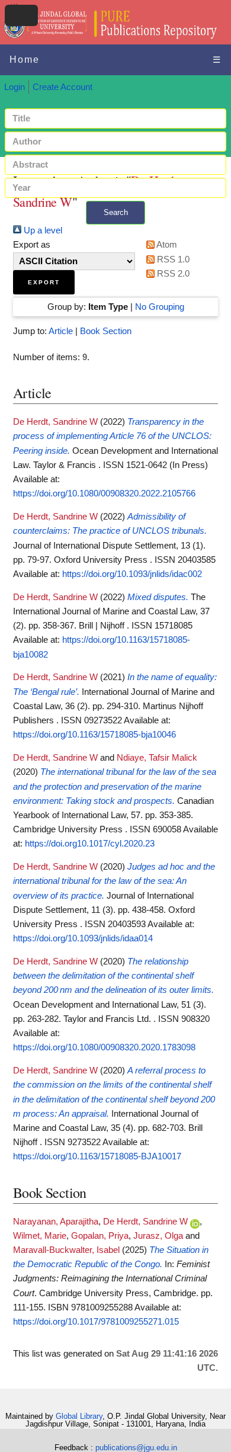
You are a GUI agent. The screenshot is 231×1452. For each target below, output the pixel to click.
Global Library (79, 1416)
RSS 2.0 (172, 273)
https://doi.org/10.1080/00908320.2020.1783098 (104, 1047)
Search (116, 212)
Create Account (62, 87)
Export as (31, 244)
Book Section (105, 331)
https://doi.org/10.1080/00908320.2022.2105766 (104, 493)
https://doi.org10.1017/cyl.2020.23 (90, 843)
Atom (166, 244)
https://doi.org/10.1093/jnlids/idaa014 (83, 938)
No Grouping (159, 307)
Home (24, 60)
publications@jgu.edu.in (136, 1447)
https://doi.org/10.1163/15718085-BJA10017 (97, 1156)
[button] (44, 282)
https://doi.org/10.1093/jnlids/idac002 (132, 574)
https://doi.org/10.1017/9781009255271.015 (96, 1321)
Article (61, 331)
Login (14, 87)
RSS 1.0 (172, 259)
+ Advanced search (115, 231)
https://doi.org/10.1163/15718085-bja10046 (94, 734)
